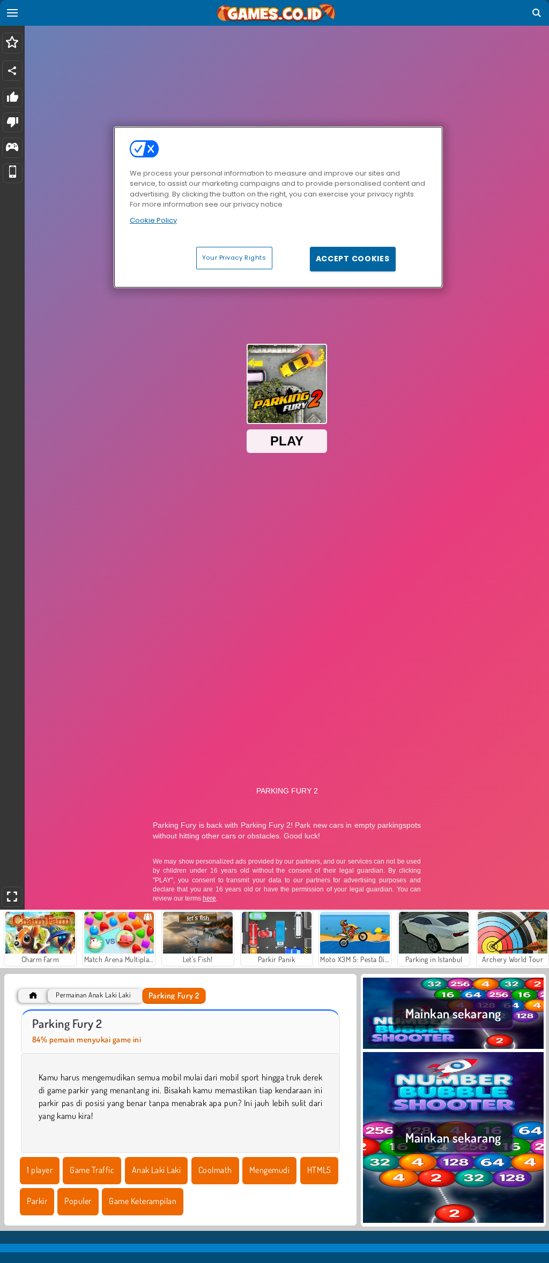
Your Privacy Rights (234, 257)
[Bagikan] (12, 70)
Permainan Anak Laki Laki (93, 995)
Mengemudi (269, 1169)
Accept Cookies (353, 258)
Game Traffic (92, 1169)
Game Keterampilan (142, 1201)
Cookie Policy (153, 220)
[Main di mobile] (13, 173)
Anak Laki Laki (156, 1169)
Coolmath (215, 1169)
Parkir (37, 1201)
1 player (40, 1169)
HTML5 (319, 1169)
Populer (77, 1201)
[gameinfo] (12, 148)
